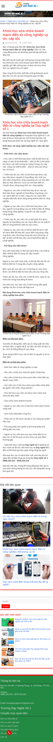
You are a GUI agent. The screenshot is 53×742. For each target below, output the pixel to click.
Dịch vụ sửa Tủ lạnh (9, 726)
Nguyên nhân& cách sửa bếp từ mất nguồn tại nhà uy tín (31, 620)
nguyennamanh (11, 43)
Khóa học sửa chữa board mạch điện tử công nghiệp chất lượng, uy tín (24, 550)
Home (3, 21)
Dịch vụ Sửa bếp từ (9, 719)
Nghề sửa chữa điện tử (18, 21)
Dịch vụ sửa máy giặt (9, 722)
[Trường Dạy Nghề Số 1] (26, 4)
